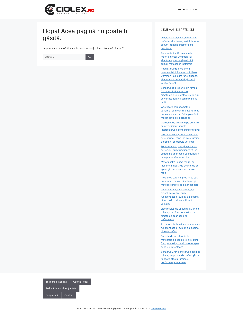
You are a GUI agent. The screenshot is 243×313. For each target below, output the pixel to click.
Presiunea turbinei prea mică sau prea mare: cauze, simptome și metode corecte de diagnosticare (179, 181)
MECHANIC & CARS (187, 9)
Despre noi (52, 295)
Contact (68, 295)
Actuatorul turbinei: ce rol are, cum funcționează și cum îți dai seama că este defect (180, 228)
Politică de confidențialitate (61, 288)
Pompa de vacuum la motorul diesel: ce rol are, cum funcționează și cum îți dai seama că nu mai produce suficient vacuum (180, 196)
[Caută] (90, 57)
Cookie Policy (80, 281)
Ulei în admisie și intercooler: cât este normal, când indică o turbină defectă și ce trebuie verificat (180, 138)
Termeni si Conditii (56, 281)
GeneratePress (158, 308)
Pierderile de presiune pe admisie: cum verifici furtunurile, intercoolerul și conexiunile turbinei (180, 126)
